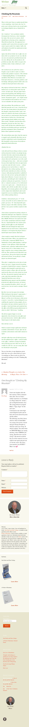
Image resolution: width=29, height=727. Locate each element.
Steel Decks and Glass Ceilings (11, 530)
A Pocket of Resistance (19, 16)
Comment (5, 469)
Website (4, 487)
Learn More (14, 605)
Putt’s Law (5, 668)
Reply (12, 450)
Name (4, 480)
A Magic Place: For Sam (18, 374)
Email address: (6, 619)
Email (4, 484)
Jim (4, 686)
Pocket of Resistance (6, 533)
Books (20, 536)
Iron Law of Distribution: (8, 652)
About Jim (8, 686)
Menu (3, 8)
